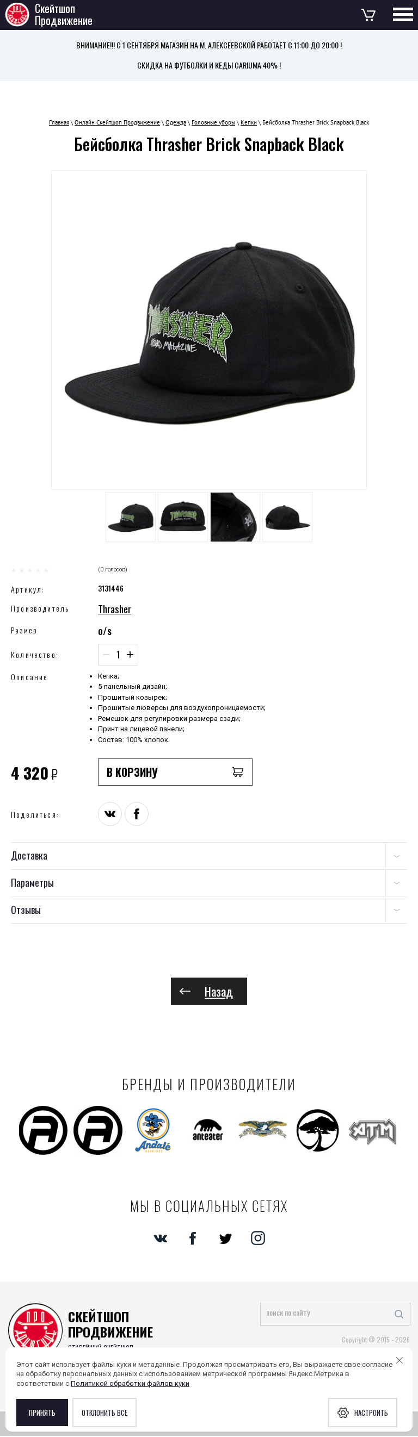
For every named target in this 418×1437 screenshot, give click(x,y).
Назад (219, 991)
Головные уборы (213, 122)
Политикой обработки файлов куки (130, 1383)
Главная (59, 122)
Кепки (249, 122)
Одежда (175, 122)
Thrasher (114, 608)
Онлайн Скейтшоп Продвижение (117, 122)
